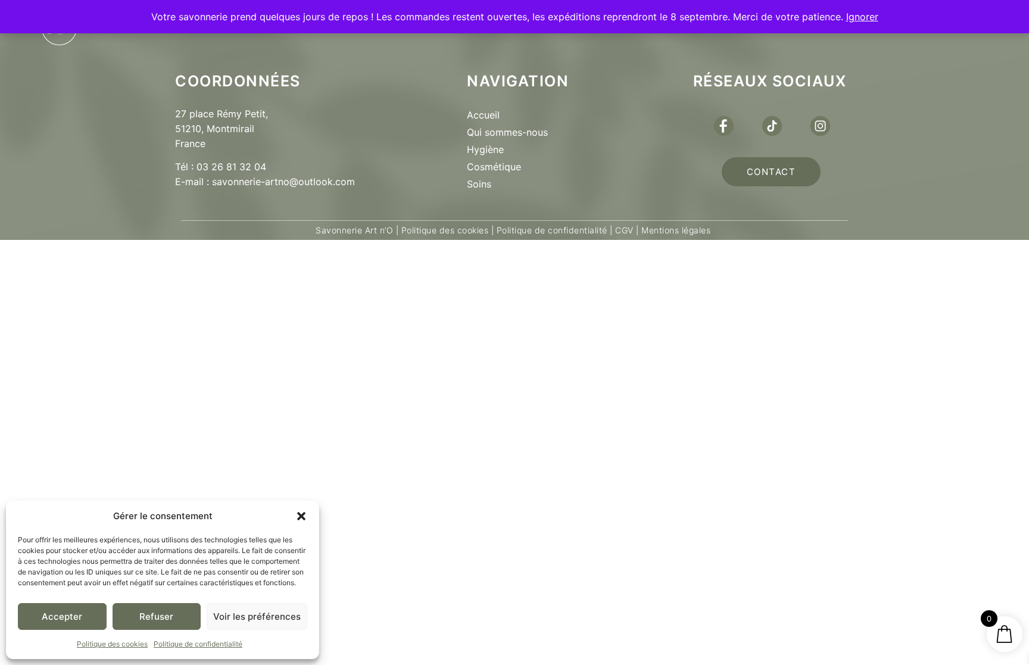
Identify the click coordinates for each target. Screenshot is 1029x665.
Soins (479, 184)
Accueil (483, 115)
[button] (301, 516)
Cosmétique (494, 167)
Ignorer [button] (862, 17)
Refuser (156, 616)
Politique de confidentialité (198, 643)
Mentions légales (675, 230)
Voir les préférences (257, 616)
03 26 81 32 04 (231, 167)
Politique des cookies (112, 643)
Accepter (62, 616)
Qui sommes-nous (507, 132)
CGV (624, 230)
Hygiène (485, 149)
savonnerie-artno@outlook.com (283, 182)
